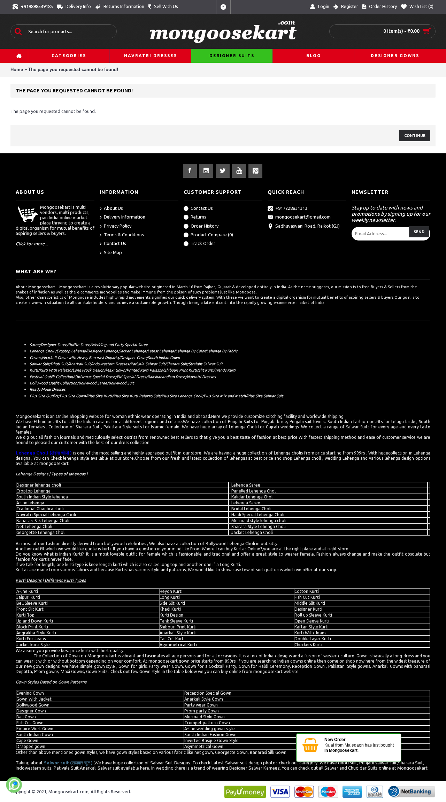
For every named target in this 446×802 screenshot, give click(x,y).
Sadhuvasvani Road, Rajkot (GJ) (307, 225)
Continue (414, 135)
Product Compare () (212, 234)
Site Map (113, 252)
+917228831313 (291, 208)
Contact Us (115, 243)
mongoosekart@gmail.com (303, 216)
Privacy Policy (117, 225)
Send (419, 232)
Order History (204, 225)
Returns (198, 216)
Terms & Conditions (124, 234)
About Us (113, 208)
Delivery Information (124, 216)
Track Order (203, 243)
